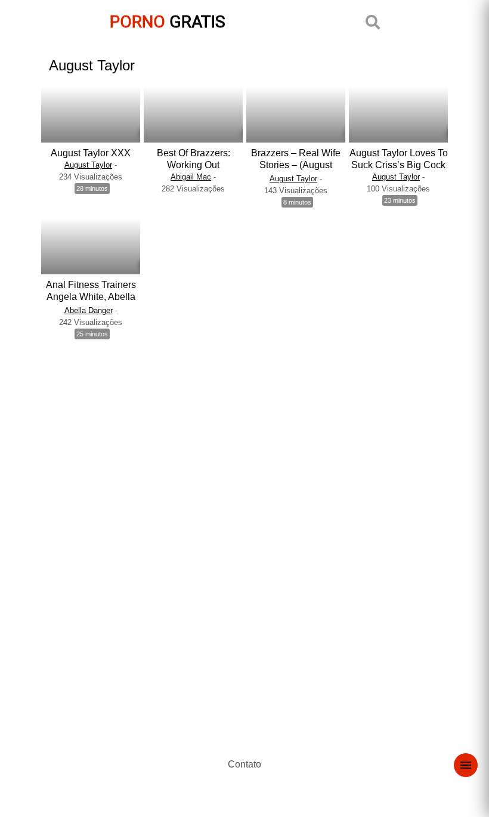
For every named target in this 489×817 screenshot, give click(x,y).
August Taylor (88, 164)
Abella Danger (88, 310)
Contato (244, 764)
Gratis (167, 22)
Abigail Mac (191, 176)
